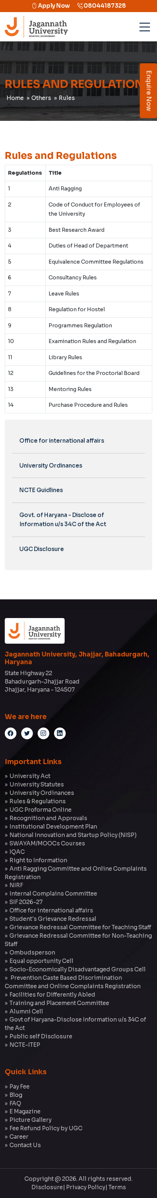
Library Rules (65, 357)
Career (18, 1136)
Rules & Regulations (37, 801)
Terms (117, 1187)
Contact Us (25, 1145)
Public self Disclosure (40, 1036)
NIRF (16, 885)
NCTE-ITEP (24, 1044)
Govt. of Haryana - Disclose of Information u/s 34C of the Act (62, 519)
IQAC (17, 851)
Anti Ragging (65, 188)
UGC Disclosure (41, 549)
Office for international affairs (61, 440)
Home (15, 97)
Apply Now (53, 5)
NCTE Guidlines (41, 490)
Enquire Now (149, 90)
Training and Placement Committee (59, 1003)
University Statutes (36, 784)
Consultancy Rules (73, 277)
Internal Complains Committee (53, 893)
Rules (67, 97)
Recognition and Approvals (48, 818)
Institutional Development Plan (53, 826)
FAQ (15, 1103)
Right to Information (38, 860)
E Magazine (25, 1111)
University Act (29, 776)
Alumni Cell (26, 1011)
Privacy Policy (85, 1187)
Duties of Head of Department (88, 245)
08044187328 (104, 5)
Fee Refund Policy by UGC (46, 1128)
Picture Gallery (30, 1119)
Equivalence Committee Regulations (96, 261)
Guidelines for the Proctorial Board (94, 373)
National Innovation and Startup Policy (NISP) (73, 834)
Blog (15, 1094)
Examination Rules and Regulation (92, 341)
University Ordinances (50, 465)
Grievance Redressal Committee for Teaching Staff (80, 927)
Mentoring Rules (70, 389)
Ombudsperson (32, 952)
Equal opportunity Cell (41, 960)
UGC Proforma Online (40, 809)
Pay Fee (19, 1086)
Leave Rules (64, 293)
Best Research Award (76, 230)
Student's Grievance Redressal (52, 918)
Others (41, 97)
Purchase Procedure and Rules (88, 405)
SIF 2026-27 (26, 901)
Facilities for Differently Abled (52, 994)
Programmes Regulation (80, 325)
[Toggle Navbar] (143, 24)
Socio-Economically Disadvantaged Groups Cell (77, 969)
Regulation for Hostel (77, 309)
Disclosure (47, 1187)
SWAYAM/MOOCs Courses (47, 843)
